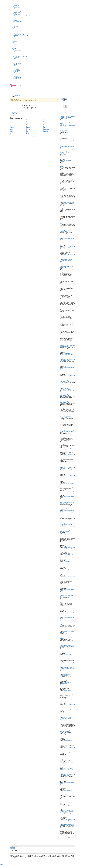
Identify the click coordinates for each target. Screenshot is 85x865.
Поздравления (17, 70)
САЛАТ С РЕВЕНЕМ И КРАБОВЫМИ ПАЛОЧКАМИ (66, 389)
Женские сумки (17, 7)
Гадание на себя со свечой (69, 202)
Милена (11, 131)
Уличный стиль (17, 14)
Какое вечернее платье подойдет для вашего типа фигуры (67, 126)
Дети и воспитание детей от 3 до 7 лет (21, 56)
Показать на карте (63, 98)
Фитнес (15, 40)
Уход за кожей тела (17, 22)
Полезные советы (17, 44)
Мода (13, 2)
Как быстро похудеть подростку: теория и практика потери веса (67, 151)
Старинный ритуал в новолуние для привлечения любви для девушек (67, 668)
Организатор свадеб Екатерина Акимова (66, 231)
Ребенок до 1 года (17, 58)
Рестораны (14, 94)
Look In (11, 133)
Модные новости (17, 12)
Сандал (27, 133)
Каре (27, 123)
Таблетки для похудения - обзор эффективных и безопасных (66, 135)
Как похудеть (14, 41)
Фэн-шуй (15, 64)
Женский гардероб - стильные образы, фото (22, 15)
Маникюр (16, 26)
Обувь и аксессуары (18, 9)
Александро (12, 127)
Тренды (15, 13)
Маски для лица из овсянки (69, 723)
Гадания (15, 80)
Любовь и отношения (18, 50)
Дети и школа (16, 57)
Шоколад (45, 125)
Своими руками (17, 68)
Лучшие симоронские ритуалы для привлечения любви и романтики (67, 207)
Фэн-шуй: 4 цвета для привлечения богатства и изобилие (67, 129)
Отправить (12, 848)
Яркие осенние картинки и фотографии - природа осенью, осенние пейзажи (67, 416)
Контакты (18, 860)
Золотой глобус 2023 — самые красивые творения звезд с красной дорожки (67, 122)
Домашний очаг (15, 61)
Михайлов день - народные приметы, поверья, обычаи (67, 213)
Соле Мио (28, 129)
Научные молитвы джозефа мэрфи (67, 146)
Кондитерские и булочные (17, 95)
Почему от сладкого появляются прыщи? (65, 675)
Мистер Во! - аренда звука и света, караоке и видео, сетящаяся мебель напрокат (67, 314)
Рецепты (13, 1)
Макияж (15, 20)
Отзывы (14, 112)
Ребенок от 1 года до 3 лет (19, 59)
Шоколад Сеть (46, 129)
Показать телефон (29, 109)
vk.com (61, 156)
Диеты (15, 43)
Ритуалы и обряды (17, 78)
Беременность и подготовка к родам (21, 35)
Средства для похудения (19, 46)
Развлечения (16, 69)
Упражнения (16, 47)
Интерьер (16, 66)
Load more (34, 136)
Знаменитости (14, 16)
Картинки (16, 72)
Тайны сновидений (17, 77)
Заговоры (16, 76)
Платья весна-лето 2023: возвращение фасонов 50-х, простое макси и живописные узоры (67, 117)
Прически (16, 25)
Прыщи (15, 32)
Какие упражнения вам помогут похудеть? (66, 435)
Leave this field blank (14, 850)
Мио (27, 131)
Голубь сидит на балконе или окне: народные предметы (67, 141)
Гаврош (44, 127)
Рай (27, 125)
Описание (15, 111)
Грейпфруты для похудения (69, 179)
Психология (14, 48)
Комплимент (45, 131)
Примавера (28, 120)
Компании (14, 93)
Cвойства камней (17, 83)
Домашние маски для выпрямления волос (66, 463)
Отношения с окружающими (19, 51)
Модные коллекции (17, 11)
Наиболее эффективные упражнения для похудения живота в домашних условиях (67, 502)
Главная (13, 0)
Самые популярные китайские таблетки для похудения (67, 530)
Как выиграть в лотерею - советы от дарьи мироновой (66, 756)
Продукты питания (17, 30)
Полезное (16, 29)
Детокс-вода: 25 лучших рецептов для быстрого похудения (66, 806)
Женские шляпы (17, 5)
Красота (13, 18)
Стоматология (17, 33)
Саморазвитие (17, 52)
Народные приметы (18, 79)
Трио (44, 123)
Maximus (11, 120)
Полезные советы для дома (19, 65)
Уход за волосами (17, 23)
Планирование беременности (20, 39)
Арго (10, 123)
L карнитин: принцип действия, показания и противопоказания (66, 193)
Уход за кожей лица (18, 21)
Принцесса (45, 120)
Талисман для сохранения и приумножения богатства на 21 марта (67, 548)
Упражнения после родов (19, 34)
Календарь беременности (19, 36)
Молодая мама (17, 37)
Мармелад (28, 127)
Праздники (16, 71)
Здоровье (13, 27)
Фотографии (15, 113)
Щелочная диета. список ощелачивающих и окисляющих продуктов (66, 354)
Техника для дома (17, 63)
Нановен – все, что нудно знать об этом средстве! (66, 800)
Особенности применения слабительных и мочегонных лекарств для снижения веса (67, 336)
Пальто (15, 6)
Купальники (16, 8)
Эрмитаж (11, 129)
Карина (11, 125)
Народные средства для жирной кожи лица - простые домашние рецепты (67, 637)
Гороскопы (16, 82)
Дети (13, 54)
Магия (13, 73)
